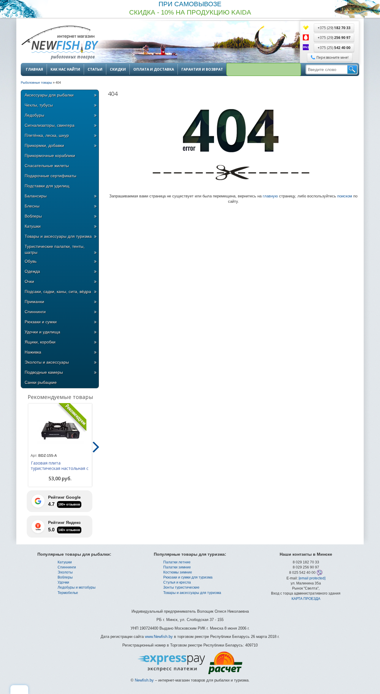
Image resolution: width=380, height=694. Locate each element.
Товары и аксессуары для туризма (58, 236)
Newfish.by (144, 680)
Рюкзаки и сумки (41, 321)
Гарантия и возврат (202, 69)
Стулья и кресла (177, 582)
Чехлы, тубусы (39, 105)
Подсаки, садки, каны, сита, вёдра (58, 291)
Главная (34, 69)
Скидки (118, 69)
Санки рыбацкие (41, 382)
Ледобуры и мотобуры (77, 587)
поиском (344, 196)
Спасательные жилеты (47, 165)
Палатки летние (177, 562)
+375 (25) (334, 47)
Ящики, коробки (40, 342)
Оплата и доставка (153, 69)
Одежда (32, 271)
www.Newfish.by (159, 636)
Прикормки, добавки (44, 145)
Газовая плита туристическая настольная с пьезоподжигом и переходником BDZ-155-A (59, 471)
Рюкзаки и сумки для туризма (188, 577)
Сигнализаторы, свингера (50, 125)
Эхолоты (65, 572)
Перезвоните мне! (332, 57)
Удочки (63, 582)
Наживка (33, 352)
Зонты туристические (181, 587)
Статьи (95, 69)
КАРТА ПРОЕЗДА (306, 599)
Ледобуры (34, 115)
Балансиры (36, 196)
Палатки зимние (177, 567)
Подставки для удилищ (47, 185)
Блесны (32, 206)
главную (270, 196)
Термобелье (68, 593)
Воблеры (33, 216)
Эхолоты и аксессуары (47, 362)
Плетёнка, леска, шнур (47, 135)
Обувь (31, 261)
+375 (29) (334, 27)
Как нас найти (65, 69)
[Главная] (60, 43)
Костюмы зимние (177, 572)
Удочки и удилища (42, 331)
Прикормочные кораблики (50, 155)
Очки (29, 281)
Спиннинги (35, 311)
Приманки (34, 301)
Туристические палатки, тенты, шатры (55, 249)
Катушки (33, 226)
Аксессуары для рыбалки (49, 95)
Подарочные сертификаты (50, 175)
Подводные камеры (44, 372)
